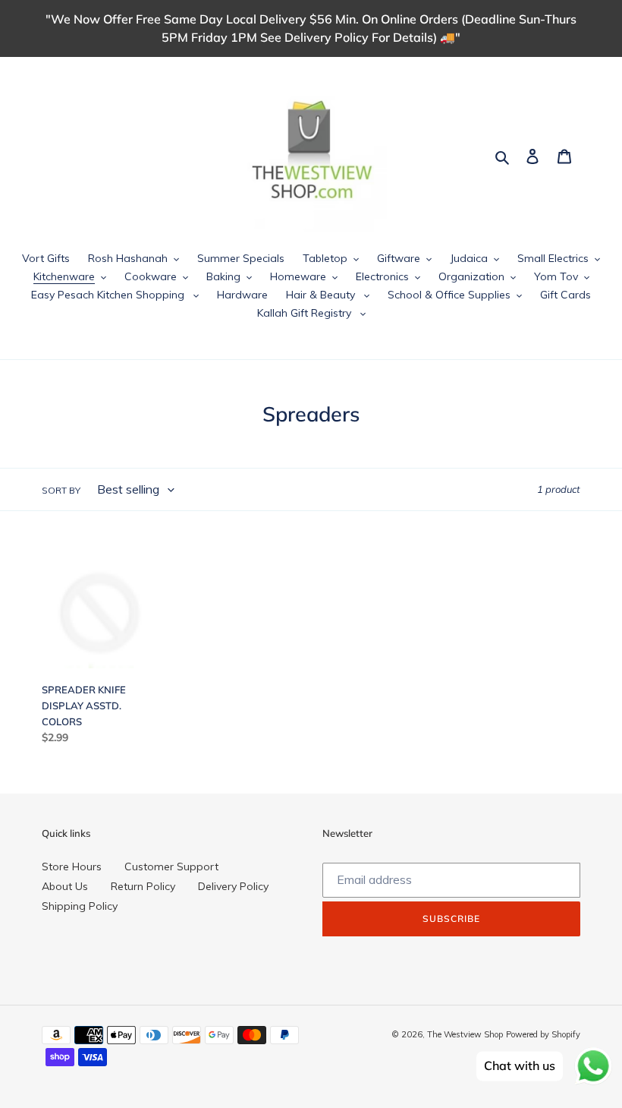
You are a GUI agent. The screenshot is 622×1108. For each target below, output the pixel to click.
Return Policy (143, 886)
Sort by (61, 490)
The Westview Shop (465, 1034)
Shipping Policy (80, 906)
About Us (65, 886)
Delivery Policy (233, 886)
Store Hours (72, 866)
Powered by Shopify (543, 1034)
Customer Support (171, 866)
